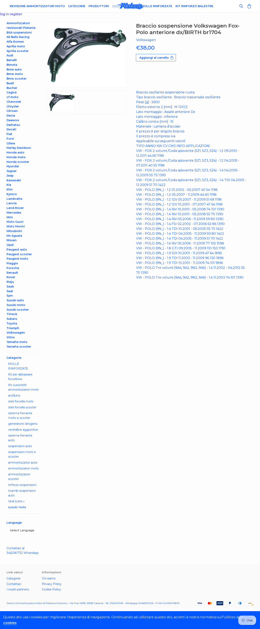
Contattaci (13, 584)
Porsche (12, 268)
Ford (10, 138)
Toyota (11, 323)
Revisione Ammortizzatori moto (37, 6)
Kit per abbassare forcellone (20, 377)
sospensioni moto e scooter (22, 454)
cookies (10, 623)
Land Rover (15, 208)
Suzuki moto (15, 305)
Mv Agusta (14, 236)
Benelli (11, 60)
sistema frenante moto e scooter (20, 415)
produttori (99, 6)
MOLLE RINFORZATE (18, 366)
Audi (9, 55)
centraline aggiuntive (23, 429)
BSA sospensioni (19, 32)
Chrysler (12, 106)
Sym (9, 295)
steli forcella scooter (22, 407)
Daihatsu (13, 125)
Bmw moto (14, 74)
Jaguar (11, 171)
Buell (10, 83)
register (16, 14)
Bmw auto (14, 69)
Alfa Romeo (15, 41)
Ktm (9, 189)
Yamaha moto (16, 342)
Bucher (11, 88)
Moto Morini (15, 226)
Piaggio (12, 263)
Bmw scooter (16, 78)
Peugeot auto (16, 249)
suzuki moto (17, 507)
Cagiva (11, 92)
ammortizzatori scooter (19, 476)
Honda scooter (17, 162)
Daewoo (12, 120)
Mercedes (13, 212)
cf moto (12, 97)
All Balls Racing (17, 37)
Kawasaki (13, 180)
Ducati (11, 129)
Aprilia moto (15, 46)
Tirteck (11, 314)
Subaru (11, 319)
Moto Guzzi (14, 222)
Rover (10, 277)
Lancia (11, 203)
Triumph (12, 328)
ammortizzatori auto (22, 462)
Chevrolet (13, 102)
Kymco (11, 194)
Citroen (12, 111)
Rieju (10, 282)
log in (5, 14)
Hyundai (12, 166)
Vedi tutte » (16, 501)
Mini (9, 217)
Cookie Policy (51, 589)
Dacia (10, 115)
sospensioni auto (20, 446)
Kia (8, 185)
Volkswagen (15, 332)
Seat (9, 291)
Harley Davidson (18, 148)
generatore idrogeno (23, 424)
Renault (12, 273)
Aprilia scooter (17, 51)
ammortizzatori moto (23, 468)
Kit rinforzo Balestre (194, 6)
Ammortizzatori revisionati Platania (21, 25)
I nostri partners (17, 589)
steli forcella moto (21, 401)
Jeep (10, 175)
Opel (10, 245)
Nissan (11, 240)
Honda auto (15, 152)
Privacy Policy (52, 584)
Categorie (76, 6)
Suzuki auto (15, 300)
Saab (10, 286)
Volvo (10, 337)
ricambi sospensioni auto (22, 493)
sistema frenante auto (20, 438)
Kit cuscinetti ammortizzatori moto (23, 387)
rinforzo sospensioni (22, 485)
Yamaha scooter (18, 346)
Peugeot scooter (19, 254)
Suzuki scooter (17, 309)
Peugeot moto (17, 258)
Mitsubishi (14, 231)
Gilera (10, 143)
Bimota (11, 65)
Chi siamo (49, 578)
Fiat (9, 134)
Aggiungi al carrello (154, 57)
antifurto (14, 395)
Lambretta (14, 199)
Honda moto (16, 157)
